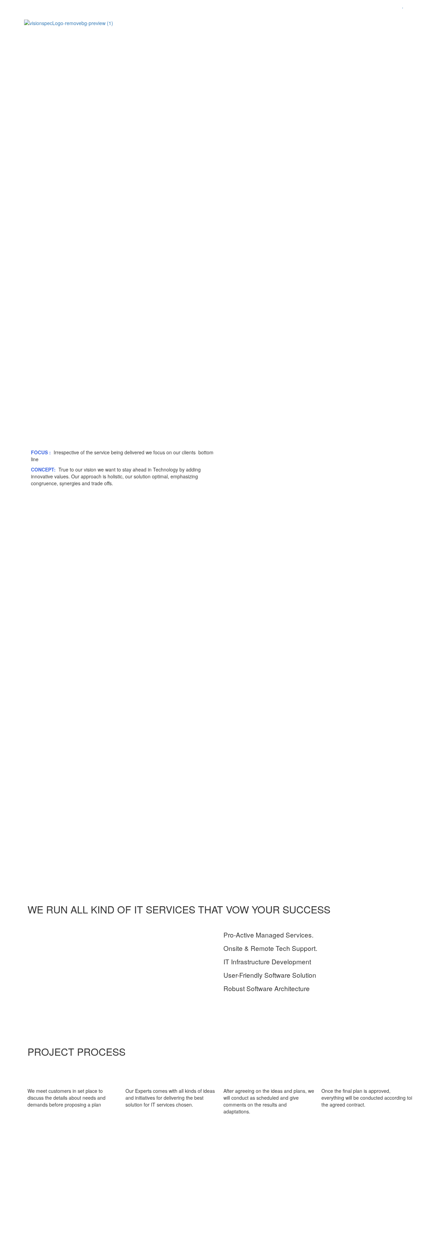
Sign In (55, 1243)
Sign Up (38, 1243)
